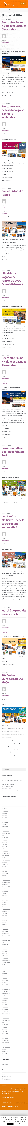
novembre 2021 (6, 935)
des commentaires (7, 1078)
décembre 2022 (6, 906)
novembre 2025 (6, 829)
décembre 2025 (6, 826)
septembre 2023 (6, 886)
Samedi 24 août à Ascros (12, 192)
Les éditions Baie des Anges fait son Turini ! (13, 451)
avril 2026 (5, 817)
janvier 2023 (5, 904)
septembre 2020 (6, 967)
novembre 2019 (6, 989)
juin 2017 (5, 1053)
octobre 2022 (6, 911)
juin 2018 (5, 1027)
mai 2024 (5, 869)
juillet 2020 (5, 971)
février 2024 (5, 875)
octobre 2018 (6, 1018)
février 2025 (5, 849)
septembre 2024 (6, 860)
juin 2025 (5, 840)
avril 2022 (5, 924)
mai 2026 (5, 815)
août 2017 (5, 1049)
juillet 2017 (5, 1051)
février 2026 (5, 822)
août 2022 (5, 915)
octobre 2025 (6, 831)
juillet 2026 (5, 811)
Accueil (4, 9)
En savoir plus (17, 1124)
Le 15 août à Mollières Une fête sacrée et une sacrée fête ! (13, 521)
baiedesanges (5, 42)
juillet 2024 (5, 864)
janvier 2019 (5, 1011)
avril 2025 (5, 844)
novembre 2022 (6, 909)
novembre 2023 (6, 882)
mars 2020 (5, 980)
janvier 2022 (5, 931)
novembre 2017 (6, 1042)
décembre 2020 (6, 960)
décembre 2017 (6, 1040)
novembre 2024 (6, 855)
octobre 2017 (6, 1044)
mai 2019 (5, 1002)
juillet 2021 (5, 944)
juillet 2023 (5, 891)
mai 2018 (5, 1029)
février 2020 (5, 982)
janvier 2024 (5, 877)
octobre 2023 (6, 884)
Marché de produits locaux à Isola (14, 612)
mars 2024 (5, 873)
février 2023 (5, 902)
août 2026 (5, 808)
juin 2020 (5, 973)
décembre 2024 (6, 853)
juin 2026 (5, 813)
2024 (8, 9)
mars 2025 (5, 846)
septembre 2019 (6, 993)
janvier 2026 (5, 824)
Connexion (4, 1074)
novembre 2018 (6, 1016)
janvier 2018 (5, 1038)
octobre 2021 (6, 938)
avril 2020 (5, 978)
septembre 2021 (6, 940)
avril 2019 (5, 1004)
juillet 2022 (5, 918)
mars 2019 (5, 1007)
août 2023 (5, 889)
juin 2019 (5, 1000)
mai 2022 (5, 922)
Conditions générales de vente (10, 1106)
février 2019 (5, 1009)
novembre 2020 (6, 962)
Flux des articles (6, 1076)
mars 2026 (5, 820)
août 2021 (5, 942)
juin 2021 (5, 946)
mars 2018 (5, 1033)
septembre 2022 (6, 913)
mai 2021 (5, 949)
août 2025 (5, 835)
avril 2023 (5, 897)
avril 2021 (5, 951)
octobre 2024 (6, 857)
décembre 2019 (6, 987)
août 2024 (5, 862)
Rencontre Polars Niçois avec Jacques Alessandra (14, 25)
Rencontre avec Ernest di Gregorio (10, 791)
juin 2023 (5, 893)
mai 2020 (5, 975)
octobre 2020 (6, 964)
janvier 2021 (5, 958)
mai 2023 (5, 895)
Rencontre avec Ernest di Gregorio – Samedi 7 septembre (14, 111)
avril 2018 (5, 1031)
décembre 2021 (6, 933)
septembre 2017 (6, 1047)
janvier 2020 (5, 984)
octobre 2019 (6, 991)
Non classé (4, 48)
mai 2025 (5, 842)
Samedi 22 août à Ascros (8, 784)
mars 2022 (5, 926)
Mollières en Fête (7, 788)
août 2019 (5, 996)
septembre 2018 (6, 1020)
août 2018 (5, 1022)
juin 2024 (5, 866)
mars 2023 (5, 900)
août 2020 (5, 969)
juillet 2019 (5, 998)
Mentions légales (6, 1102)
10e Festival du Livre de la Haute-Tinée (13, 678)
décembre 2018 (6, 1013)
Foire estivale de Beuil (8, 786)
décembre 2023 (6, 880)
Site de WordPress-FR (6, 1079)
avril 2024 (5, 871)
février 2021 (5, 955)
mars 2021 (5, 953)
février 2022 (5, 929)
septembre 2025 (6, 833)
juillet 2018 (5, 1024)
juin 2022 (5, 920)
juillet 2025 (5, 837)
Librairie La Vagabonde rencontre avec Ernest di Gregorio (13, 278)
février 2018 (5, 1036)
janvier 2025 (5, 851)
